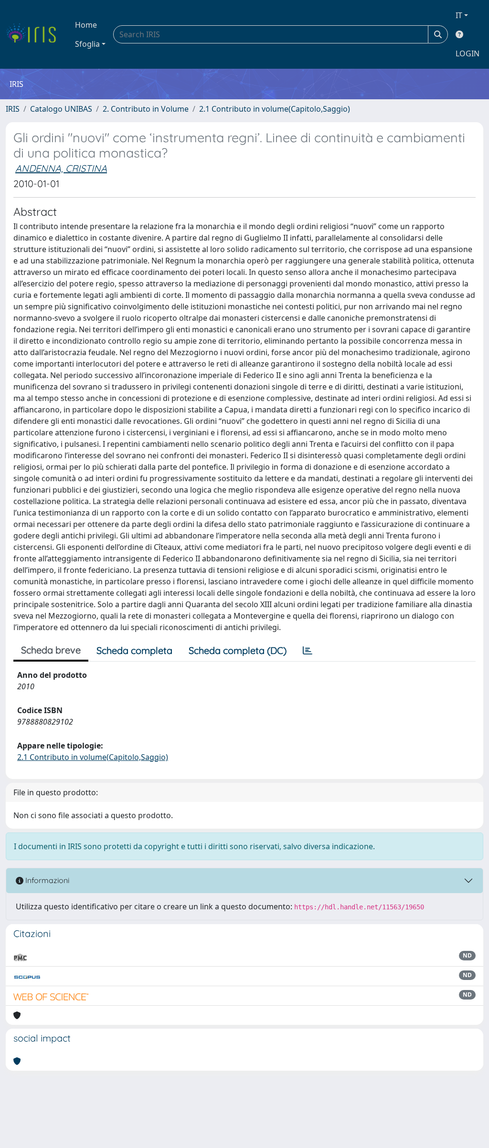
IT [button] (459, 15)
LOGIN (467, 53)
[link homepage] (35, 34)
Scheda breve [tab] (51, 650)
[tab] (307, 651)
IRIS (13, 109)
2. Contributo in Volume (146, 109)
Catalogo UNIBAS (61, 109)
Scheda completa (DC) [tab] (238, 650)
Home (86, 25)
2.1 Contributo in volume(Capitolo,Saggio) (274, 109)
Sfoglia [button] (87, 44)
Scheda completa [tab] (134, 650)
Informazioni (46, 880)
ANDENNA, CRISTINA (61, 168)
